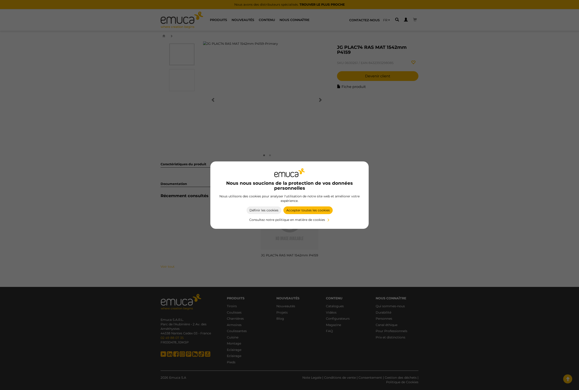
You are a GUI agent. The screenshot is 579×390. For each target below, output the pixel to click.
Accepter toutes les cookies (308, 210)
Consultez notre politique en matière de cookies (287, 220)
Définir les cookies (263, 210)
